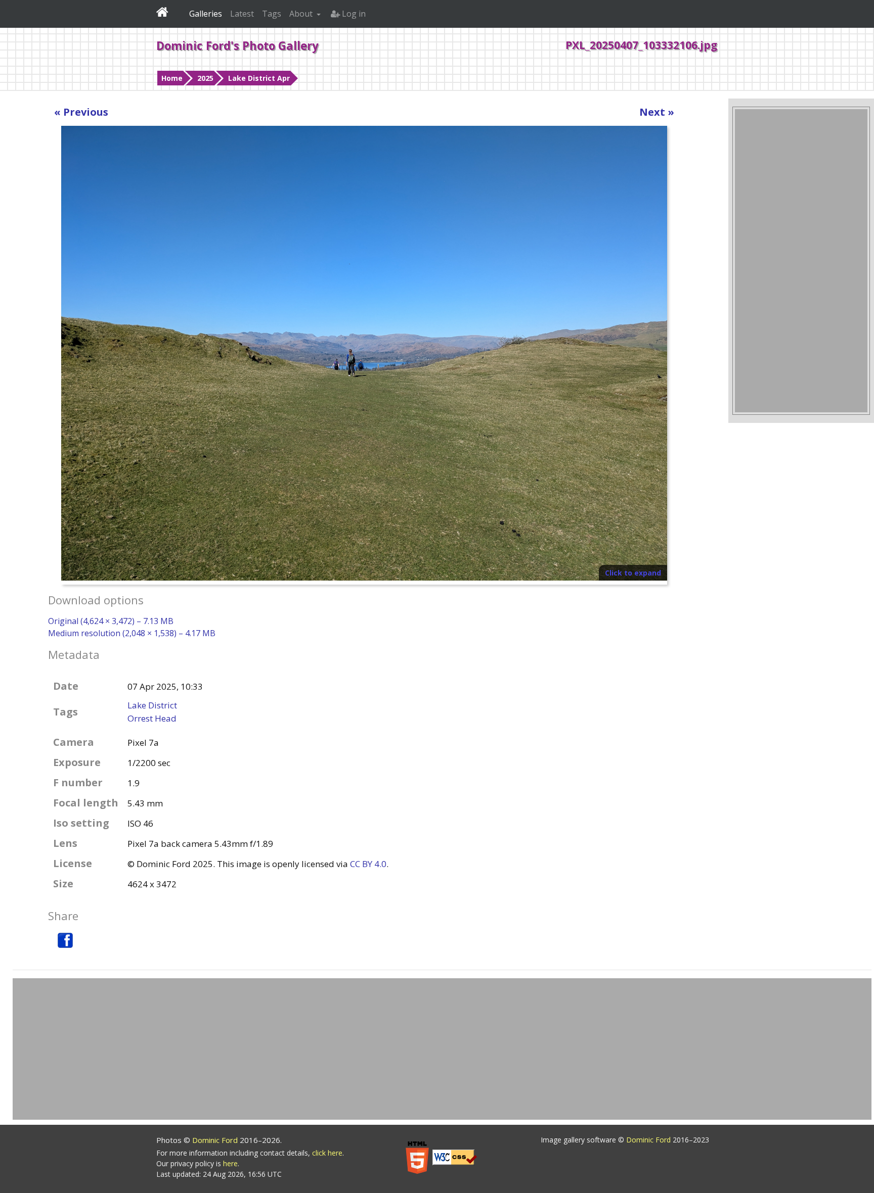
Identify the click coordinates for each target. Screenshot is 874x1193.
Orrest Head (152, 718)
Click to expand (633, 573)
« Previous (81, 112)
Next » (656, 112)
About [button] (302, 13)
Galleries (205, 13)
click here (327, 1153)
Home (172, 78)
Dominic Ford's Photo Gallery (237, 45)
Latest (242, 13)
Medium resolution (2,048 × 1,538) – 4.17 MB (131, 633)
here (230, 1163)
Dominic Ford (216, 1140)
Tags (271, 13)
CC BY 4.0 (368, 864)
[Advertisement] (801, 260)
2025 (205, 78)
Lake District (152, 705)
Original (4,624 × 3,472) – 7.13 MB (110, 621)
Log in (353, 13)
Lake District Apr (259, 78)
